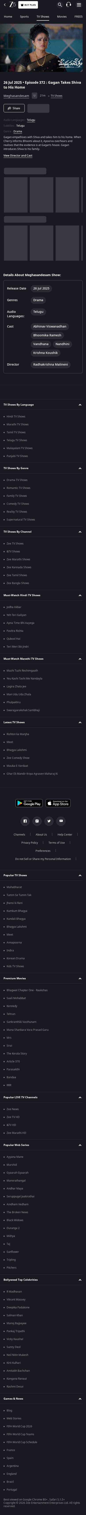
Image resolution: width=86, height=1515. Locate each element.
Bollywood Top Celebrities (21, 1281)
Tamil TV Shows (16, 434)
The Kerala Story (17, 1055)
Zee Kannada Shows (19, 569)
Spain (10, 1459)
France (11, 1451)
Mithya (11, 1237)
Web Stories (14, 1420)
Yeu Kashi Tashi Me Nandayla (24, 680)
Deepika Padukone (18, 1309)
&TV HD (11, 1126)
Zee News (13, 1111)
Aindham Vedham (17, 1206)
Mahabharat (14, 888)
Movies (62, 17)
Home (8, 17)
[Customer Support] (68, 5)
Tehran (11, 1015)
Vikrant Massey (16, 1301)
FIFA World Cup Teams (20, 1436)
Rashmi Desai (15, 1388)
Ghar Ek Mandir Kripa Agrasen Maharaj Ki (32, 775)
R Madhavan (14, 1293)
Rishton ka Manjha (18, 735)
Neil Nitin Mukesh (17, 1356)
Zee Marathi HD (16, 1134)
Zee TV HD (13, 1118)
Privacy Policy (28, 844)
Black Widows (15, 1222)
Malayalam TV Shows (20, 450)
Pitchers (12, 1269)
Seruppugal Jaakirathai (20, 1198)
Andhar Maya (15, 1190)
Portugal (12, 1491)
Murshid (12, 1166)
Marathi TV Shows (18, 426)
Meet (10, 743)
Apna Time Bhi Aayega (20, 624)
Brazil (10, 1483)
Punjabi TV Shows (17, 457)
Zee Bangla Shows (18, 584)
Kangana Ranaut (17, 1380)
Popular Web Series (16, 1146)
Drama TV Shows (17, 481)
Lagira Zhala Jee (16, 688)
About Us (39, 836)
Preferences (41, 852)
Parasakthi (13, 1071)
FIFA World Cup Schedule (22, 1444)
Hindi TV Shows (16, 418)
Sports (24, 17)
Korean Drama (16, 960)
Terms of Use (55, 844)
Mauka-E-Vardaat (17, 767)
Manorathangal (16, 1182)
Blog (9, 1412)
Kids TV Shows (15, 968)
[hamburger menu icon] (78, 4)
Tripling (11, 1261)
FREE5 (78, 17)
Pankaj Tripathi (16, 1333)
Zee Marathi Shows (18, 561)
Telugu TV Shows (17, 442)
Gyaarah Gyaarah (17, 1174)
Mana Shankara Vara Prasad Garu (28, 1031)
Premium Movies (15, 979)
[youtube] (59, 822)
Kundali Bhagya (16, 920)
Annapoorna (14, 944)
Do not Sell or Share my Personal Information (41, 860)
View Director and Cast (18, 154)
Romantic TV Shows (18, 489)
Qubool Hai (13, 640)
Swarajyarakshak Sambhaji (23, 712)
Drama (17, 130)
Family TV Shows (17, 497)
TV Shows (43, 17)
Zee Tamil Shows (17, 577)
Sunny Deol (14, 1348)
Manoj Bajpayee (16, 1325)
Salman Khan (15, 1317)
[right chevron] (8, 193)
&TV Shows (13, 553)
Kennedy (12, 1007)
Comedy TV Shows (18, 505)
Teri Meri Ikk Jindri (18, 648)
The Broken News (17, 1214)
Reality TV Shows (17, 513)
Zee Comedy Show (18, 759)
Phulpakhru (14, 704)
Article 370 (13, 1063)
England (12, 1475)
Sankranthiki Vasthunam (21, 1023)
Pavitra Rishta (15, 632)
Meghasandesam (16, 94)
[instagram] (35, 822)
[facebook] (23, 822)
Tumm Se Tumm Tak (19, 896)
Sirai (9, 1047)
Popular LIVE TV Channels (20, 1098)
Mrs (9, 1039)
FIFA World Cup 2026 (19, 1428)
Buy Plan (30, 5)
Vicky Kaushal (15, 1340)
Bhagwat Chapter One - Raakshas (27, 992)
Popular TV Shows (15, 876)
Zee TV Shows (15, 545)
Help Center (63, 836)
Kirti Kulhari (14, 1364)
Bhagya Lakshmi (17, 751)
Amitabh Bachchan (18, 1372)
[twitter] (47, 822)
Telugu (31, 118)
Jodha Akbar (14, 608)
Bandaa (11, 1079)
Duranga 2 (13, 1229)
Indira (10, 952)
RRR (9, 1087)
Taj (8, 1245)
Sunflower (13, 1253)
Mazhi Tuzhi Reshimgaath (22, 672)
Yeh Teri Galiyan (16, 616)
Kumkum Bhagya (17, 912)
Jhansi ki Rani (14, 904)
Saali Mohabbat (16, 1000)
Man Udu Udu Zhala (19, 696)
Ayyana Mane (15, 1158)
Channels (18, 836)
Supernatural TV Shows (21, 521)
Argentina (13, 1467)
